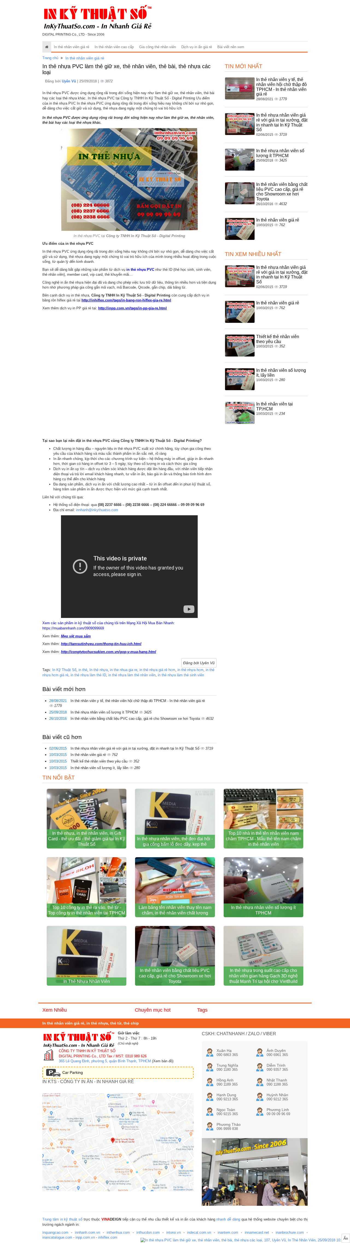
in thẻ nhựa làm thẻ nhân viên (132, 675)
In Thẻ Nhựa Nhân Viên (86, 981)
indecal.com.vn (199, 1232)
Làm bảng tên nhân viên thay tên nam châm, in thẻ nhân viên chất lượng (175, 910)
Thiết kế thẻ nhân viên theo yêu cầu (100, 761)
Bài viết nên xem (230, 47)
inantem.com (228, 1232)
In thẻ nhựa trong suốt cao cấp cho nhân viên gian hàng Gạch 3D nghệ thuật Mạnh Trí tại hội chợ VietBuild (263, 976)
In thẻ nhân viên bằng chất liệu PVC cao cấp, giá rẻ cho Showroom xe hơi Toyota (136, 719)
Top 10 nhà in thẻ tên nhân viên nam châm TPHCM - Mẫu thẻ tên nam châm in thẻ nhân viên (263, 839)
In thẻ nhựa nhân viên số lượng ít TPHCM (105, 712)
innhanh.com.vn (87, 1232)
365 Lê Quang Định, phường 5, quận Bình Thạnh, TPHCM (105, 1061)
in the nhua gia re (123, 670)
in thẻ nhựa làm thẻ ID (88, 675)
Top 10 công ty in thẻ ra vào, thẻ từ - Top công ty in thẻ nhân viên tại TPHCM (86, 910)
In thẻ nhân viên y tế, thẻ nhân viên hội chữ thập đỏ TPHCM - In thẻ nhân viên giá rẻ (138, 701)
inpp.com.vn (85, 1237)
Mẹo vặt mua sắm (76, 636)
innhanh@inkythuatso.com (97, 510)
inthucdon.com (148, 1232)
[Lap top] (245, 1240)
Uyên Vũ (69, 81)
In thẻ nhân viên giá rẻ (71, 47)
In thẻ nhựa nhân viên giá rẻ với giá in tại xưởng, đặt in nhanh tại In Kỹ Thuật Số (135, 748)
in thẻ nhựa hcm (190, 670)
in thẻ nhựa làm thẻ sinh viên (181, 675)
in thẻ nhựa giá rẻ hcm (157, 670)
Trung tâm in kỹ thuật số (62, 1219)
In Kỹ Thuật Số (64, 670)
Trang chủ (50, 58)
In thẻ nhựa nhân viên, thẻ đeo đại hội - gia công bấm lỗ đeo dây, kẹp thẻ (175, 841)
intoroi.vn (173, 1232)
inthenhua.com (118, 1232)
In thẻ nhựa (98, 670)
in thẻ (82, 670)
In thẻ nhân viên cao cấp (114, 47)
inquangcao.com (55, 1232)
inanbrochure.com (290, 1232)
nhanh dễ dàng (228, 1219)
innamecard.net (257, 1232)
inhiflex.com (107, 1237)
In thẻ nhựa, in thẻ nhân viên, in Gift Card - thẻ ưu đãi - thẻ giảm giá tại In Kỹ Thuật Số (86, 839)
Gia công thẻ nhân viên (157, 47)
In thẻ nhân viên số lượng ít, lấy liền (100, 768)
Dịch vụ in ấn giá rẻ (196, 47)
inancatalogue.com (57, 1237)
